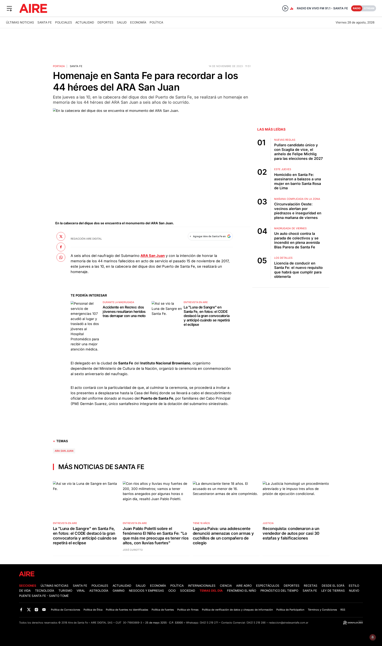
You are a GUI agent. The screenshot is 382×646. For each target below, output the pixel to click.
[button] (9, 8)
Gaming (119, 590)
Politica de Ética (93, 609)
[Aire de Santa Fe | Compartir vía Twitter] (61, 236)
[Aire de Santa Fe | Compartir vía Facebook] (61, 246)
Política (156, 22)
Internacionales (201, 585)
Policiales (63, 22)
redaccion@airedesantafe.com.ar (288, 622)
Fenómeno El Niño (241, 590)
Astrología (98, 590)
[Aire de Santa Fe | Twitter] (29, 609)
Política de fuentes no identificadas (127, 609)
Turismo (65, 590)
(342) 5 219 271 (209, 622)
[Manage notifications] (372, 637)
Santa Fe (44, 22)
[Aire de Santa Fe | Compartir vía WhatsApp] (61, 257)
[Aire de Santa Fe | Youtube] (44, 609)
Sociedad (187, 590)
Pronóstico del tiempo (279, 590)
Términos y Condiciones (322, 609)
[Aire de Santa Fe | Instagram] (36, 609)
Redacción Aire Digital (86, 238)
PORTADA (59, 66)
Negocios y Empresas (146, 590)
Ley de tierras (333, 590)
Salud (122, 22)
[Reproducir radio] (285, 8)
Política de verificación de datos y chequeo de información (237, 609)
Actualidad (84, 22)
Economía (138, 22)
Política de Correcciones (65, 609)
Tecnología (44, 590)
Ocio (172, 590)
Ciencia (226, 585)
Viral (81, 590)
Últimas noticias (20, 22)
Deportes (105, 22)
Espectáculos (267, 585)
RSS (342, 609)
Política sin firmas (188, 609)
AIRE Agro (244, 585)
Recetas (310, 585)
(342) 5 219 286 (256, 622)
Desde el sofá (333, 585)
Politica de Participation (290, 609)
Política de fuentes (163, 609)
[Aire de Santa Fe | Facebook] (21, 609)
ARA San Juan (64, 450)
